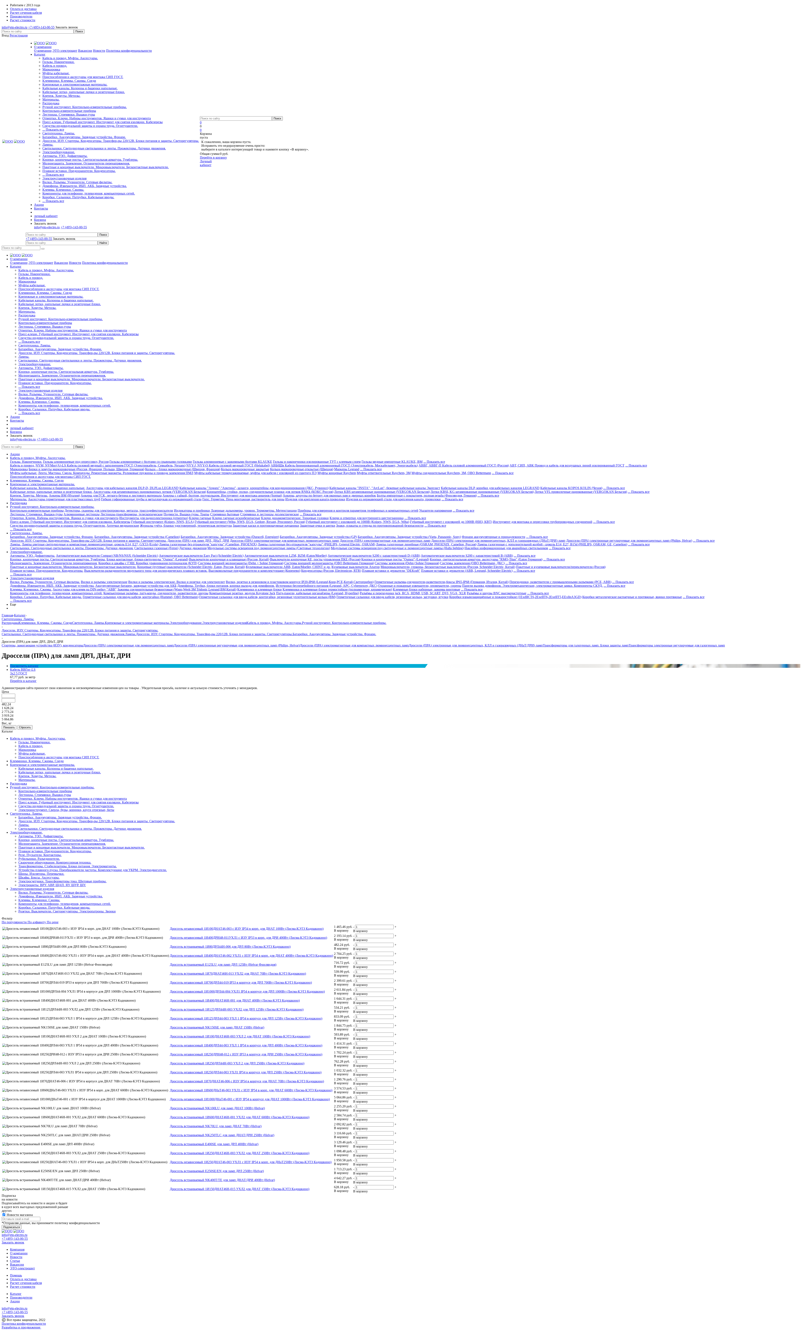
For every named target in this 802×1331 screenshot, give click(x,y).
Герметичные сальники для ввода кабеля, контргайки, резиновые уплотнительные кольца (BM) (267, 597)
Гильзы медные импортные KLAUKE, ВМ (392, 461)
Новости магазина (19, 1215)
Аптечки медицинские (123, 525)
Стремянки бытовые (224, 514)
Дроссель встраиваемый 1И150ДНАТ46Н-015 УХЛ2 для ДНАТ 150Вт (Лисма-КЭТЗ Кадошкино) (239, 1189)
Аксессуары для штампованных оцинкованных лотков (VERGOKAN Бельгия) (149, 491)
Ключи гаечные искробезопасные (236, 518)
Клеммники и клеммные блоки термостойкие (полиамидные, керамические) (337, 589)
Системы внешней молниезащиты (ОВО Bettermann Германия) (329, 563)
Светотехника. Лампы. (58, 133)
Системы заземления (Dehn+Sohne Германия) (407, 563)
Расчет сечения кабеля (26, 1283)
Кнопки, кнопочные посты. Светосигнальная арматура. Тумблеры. (90, 159)
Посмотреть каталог (24, 666)
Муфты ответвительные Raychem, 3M (384, 473)
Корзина (40, 219)
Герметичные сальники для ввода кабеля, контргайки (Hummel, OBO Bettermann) (140, 597)
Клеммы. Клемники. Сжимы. (63, 189)
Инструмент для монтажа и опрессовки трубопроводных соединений (542, 522)
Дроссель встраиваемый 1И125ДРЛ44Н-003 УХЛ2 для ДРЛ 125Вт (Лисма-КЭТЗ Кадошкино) (236, 1009)
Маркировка (51, 69)
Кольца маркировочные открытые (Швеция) (301, 469)
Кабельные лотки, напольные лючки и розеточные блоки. (83, 92)
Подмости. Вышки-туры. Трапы (186, 514)
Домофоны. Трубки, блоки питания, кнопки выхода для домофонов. (226, 585)
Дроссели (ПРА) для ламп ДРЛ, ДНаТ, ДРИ (198, 540)
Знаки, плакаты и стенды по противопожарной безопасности (380, 525)
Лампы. (47, 144)
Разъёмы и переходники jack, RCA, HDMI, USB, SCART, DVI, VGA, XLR (413, 593)
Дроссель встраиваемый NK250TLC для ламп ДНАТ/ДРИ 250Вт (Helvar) (222, 1135)
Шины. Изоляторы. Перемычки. (41, 874)
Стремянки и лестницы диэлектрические (269, 514)
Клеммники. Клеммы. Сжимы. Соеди (69, 80)
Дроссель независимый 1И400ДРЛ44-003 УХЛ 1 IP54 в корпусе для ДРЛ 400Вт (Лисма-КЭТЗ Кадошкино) (246, 1045)
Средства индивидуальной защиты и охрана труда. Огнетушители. (90, 126)
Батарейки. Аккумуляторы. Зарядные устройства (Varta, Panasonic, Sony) (409, 537)
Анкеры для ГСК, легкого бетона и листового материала (121, 495)
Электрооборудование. (58, 152)
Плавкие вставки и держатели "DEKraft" (391, 570)
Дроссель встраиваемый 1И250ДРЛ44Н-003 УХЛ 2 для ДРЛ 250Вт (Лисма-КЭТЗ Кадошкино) (237, 1063)
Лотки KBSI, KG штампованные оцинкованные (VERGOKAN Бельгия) (482, 491)
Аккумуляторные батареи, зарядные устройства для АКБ (135, 585)
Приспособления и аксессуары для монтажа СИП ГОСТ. (82, 77)
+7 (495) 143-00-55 (15, 1238)
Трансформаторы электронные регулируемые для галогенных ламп (677, 645)
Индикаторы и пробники (192, 510)
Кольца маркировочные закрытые (245, 469)
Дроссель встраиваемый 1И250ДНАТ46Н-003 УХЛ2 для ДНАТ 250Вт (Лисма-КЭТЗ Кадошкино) (239, 1153)
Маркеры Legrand (346, 469)
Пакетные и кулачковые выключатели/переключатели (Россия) (560, 567)
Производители (21, 1297)
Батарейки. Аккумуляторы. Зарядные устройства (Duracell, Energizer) (230, 537)
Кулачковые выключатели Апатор (355, 567)
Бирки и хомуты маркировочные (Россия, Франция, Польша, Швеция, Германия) (86, 469)
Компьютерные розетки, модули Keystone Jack (242, 593)
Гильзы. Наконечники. (58, 62)
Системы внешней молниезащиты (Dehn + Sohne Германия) (240, 563)
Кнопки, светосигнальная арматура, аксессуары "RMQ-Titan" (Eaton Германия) (486, 559)
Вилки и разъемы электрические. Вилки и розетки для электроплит (176, 582)
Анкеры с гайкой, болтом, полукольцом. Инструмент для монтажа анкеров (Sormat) (222, 495)
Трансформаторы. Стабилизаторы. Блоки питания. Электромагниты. (67, 866)
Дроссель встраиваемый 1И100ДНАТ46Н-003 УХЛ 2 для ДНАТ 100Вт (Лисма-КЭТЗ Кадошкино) (240, 1036)
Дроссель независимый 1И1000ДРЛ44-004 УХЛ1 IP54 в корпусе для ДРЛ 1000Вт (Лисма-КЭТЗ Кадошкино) (247, 991)
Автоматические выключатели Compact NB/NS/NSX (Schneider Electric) (107, 555)
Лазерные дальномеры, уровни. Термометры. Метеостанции (254, 510)
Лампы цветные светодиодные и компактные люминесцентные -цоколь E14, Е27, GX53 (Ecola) (90, 544)
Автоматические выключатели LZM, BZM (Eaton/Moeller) (285, 555)
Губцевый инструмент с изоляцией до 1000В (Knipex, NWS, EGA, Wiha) (357, 522)
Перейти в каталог (23, 681)
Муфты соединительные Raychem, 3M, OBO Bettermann (451, 473)
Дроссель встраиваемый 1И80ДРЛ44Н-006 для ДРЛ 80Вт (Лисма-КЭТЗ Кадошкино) (230, 946)
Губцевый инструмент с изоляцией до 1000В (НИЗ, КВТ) (451, 522)
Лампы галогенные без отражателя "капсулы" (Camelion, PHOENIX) (208, 544)
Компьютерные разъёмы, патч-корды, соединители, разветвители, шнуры (155, 593)
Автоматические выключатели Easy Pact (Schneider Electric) (201, 555)
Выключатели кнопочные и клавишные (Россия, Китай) (229, 559)
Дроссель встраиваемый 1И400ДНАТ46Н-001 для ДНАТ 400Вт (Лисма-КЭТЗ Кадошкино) (235, 1000)
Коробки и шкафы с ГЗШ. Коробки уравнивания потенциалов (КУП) (147, 563)
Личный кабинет (206, 163)
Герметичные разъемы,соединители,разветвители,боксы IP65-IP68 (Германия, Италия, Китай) (441, 582)
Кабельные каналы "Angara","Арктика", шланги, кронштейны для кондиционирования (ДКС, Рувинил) (254, 488)
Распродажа (50, 103)
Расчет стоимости (22, 1286)
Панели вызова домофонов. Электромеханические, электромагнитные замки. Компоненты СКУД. (532, 585)
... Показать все (53, 129)
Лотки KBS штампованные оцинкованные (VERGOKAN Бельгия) (382, 491)
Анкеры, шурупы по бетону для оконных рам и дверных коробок (329, 495)
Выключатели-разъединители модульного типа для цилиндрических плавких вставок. (146, 570)
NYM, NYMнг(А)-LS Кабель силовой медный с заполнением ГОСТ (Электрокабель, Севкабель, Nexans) (110, 465)
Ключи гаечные (200, 518)
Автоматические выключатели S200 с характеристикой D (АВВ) (374, 555)
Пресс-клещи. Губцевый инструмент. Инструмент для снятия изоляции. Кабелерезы (102, 122)
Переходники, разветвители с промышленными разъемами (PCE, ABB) (560, 582)
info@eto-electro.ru (14, 27)
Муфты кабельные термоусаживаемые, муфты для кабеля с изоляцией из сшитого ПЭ (255, 473)
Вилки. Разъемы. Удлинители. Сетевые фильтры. (77, 182)
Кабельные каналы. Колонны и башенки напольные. (80, 88)
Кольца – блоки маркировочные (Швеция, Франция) (182, 469)
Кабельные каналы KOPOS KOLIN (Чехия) (571, 488)
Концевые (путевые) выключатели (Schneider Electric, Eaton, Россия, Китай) (191, 567)
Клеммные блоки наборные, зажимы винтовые (426, 589)
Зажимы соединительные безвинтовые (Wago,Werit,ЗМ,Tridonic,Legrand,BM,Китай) (176, 589)
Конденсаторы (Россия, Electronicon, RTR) (331, 570)
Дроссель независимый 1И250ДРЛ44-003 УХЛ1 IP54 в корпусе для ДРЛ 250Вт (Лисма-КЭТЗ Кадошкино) (245, 1072)
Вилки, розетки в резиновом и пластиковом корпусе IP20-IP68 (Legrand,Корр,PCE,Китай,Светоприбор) (300, 582)
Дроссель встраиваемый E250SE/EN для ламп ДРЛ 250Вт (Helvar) (217, 1171)
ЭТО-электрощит (64, 50)
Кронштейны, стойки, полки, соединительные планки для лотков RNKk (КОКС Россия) (270, 491)
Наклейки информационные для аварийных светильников (506, 548)
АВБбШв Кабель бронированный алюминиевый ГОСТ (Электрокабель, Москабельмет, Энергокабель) (344, 465)
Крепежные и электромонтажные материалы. (74, 84)
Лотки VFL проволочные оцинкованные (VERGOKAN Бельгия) (580, 491)
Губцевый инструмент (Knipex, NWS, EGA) (162, 522)
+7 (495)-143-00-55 (41, 27)
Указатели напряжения (435, 510)
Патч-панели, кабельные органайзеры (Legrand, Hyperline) (317, 593)
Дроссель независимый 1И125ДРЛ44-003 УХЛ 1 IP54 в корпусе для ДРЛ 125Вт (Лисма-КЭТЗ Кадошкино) (246, 1018)
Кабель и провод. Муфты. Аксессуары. (70, 58)
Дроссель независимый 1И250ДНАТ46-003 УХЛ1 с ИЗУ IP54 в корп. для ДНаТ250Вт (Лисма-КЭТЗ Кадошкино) (250, 1162)
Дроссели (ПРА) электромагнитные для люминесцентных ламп (385, 540)
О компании (43, 50)
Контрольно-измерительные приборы (69, 111)
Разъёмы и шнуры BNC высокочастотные (496, 593)
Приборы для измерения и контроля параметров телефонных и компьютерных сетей (358, 510)
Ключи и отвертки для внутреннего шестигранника (367, 518)
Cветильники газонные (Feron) (156, 548)
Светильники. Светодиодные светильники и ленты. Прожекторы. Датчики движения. (104, 148)
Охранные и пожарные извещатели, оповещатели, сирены (419, 585)
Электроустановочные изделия (64, 178)
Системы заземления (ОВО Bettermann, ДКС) (472, 563)
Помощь (16, 1275)
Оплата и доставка (23, 1279)
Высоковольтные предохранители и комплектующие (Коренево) (254, 570)
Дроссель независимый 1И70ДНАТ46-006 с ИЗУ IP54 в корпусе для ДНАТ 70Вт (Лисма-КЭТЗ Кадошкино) (247, 1081)
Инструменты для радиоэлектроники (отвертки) (153, 518)
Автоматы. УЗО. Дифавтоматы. (65, 156)
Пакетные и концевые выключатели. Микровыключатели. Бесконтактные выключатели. (105, 167)
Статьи (15, 1261)
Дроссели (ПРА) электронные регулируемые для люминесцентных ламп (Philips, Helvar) (629, 540)
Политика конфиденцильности (24, 1323)
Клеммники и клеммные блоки (259, 589)
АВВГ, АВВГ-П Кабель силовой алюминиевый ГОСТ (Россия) (464, 465)
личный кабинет (46, 216)
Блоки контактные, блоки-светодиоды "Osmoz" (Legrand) (147, 559)
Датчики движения (193, 548)
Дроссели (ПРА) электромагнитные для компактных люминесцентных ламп (284, 540)
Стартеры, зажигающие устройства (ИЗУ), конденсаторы (42, 645)
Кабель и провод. (54, 65)
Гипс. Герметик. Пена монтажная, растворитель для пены (243, 499)
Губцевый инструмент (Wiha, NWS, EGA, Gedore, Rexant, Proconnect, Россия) (250, 522)
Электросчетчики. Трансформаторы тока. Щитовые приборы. (62, 881)
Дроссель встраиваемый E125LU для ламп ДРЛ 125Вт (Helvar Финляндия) (223, 964)
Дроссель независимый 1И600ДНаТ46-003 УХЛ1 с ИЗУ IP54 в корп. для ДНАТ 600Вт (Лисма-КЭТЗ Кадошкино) (251, 1090)
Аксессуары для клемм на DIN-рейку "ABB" (85, 589)
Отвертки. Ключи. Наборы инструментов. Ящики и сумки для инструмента (96, 118)
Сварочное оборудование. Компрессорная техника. (54, 862)
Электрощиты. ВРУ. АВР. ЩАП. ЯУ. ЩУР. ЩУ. (52, 885)
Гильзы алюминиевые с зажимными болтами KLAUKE (232, 461)
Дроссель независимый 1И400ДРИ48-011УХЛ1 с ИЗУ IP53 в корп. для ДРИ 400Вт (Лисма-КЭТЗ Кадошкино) (248, 937)
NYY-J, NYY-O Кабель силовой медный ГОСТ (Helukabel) (228, 465)
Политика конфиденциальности (129, 50)
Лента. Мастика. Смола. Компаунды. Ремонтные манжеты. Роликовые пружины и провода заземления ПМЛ (115, 473)
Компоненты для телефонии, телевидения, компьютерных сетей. (88, 193)
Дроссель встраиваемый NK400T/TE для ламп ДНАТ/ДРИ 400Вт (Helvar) (222, 1180)
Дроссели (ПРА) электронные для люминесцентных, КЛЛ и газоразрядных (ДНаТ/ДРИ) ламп (498, 540)
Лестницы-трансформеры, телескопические (131, 514)
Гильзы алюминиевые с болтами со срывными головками (150, 461)
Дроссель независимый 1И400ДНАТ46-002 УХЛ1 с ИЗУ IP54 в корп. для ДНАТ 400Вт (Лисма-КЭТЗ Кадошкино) (251, 955)
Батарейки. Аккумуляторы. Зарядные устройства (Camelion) (137, 537)
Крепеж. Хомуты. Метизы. (61, 95)
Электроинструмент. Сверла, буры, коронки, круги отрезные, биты (66, 810)
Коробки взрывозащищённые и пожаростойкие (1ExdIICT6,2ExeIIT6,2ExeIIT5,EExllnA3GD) (515, 597)
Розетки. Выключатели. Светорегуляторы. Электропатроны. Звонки (67, 911)
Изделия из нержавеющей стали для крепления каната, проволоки (393, 499)
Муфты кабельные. (56, 73)
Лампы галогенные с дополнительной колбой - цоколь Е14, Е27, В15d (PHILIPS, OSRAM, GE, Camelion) (552, 544)
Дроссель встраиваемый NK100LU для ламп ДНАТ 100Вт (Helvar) (217, 1108)
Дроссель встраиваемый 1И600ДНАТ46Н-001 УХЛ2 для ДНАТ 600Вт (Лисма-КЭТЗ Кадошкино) (239, 1117)
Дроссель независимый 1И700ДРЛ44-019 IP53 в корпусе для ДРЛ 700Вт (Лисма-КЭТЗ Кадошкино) (241, 982)
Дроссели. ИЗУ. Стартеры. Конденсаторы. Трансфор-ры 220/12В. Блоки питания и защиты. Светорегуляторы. (120, 141)
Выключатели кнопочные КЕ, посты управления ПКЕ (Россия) (315, 559)
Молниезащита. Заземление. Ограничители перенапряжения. (86, 163)
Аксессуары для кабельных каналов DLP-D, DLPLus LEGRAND (132, 488)
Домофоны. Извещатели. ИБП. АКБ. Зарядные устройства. (84, 186)
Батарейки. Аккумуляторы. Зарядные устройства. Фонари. (84, 137)
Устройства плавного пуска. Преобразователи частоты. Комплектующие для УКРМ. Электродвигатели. (92, 870)
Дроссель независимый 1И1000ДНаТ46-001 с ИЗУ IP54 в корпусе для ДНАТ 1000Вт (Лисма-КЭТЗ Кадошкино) (250, 1099)
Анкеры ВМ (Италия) (64, 495)
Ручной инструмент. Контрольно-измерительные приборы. (84, 107)
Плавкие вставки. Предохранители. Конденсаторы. (79, 171)
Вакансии (85, 50)
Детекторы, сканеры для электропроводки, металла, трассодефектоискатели (119, 510)
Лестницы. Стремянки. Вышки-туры (68, 114)
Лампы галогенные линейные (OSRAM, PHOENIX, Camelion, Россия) (426, 544)
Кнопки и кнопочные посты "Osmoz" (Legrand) (395, 559)
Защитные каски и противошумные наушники (266, 525)
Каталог (16, 1294)
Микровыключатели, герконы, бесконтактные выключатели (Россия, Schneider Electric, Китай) (448, 567)
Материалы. (51, 99)
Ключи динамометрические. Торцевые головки (295, 518)
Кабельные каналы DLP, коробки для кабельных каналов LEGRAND (490, 488)
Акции (15, 454)
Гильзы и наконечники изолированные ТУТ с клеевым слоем (317, 461)
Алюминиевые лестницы (81, 514)
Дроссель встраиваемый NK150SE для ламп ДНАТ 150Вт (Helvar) (217, 1027)
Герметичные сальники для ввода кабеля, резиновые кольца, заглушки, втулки (392, 597)
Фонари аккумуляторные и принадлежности (493, 537)
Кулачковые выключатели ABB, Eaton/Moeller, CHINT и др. (288, 567)
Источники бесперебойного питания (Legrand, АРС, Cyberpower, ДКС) (326, 585)
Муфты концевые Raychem (336, 473)
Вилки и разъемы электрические (104, 582)
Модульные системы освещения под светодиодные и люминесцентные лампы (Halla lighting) (397, 548)
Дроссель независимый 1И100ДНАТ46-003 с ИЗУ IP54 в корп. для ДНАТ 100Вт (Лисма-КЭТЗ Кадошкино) (247, 928)
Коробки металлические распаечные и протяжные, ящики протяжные (632, 597)
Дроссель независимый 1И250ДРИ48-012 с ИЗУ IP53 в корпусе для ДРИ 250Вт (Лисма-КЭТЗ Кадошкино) (246, 1054)
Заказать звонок (66, 27)
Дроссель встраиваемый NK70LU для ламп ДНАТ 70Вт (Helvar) (215, 1126)
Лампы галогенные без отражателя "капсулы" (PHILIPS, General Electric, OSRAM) (316, 544)
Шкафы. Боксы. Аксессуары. (39, 877)
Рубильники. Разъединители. (39, 858)
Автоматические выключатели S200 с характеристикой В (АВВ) (467, 555)
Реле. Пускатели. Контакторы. (40, 855)
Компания (17, 1249)
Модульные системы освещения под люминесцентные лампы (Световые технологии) (268, 548)
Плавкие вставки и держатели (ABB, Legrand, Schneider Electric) (467, 570)
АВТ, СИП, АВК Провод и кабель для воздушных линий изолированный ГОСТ (567, 465)
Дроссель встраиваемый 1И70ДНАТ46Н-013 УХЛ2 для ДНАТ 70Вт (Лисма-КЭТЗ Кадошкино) (238, 973)
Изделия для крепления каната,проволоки (315, 499)
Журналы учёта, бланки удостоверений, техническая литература (186, 525)
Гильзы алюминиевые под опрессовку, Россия (76, 461)
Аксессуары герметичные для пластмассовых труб (64, 499)
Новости (99, 50)
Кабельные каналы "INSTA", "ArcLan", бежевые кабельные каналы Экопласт (384, 488)
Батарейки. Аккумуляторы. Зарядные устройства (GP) (318, 537)
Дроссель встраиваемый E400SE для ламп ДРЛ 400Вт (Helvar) (214, 1144)
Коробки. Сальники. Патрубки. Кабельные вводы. (78, 197)
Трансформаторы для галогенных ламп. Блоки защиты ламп (586, 645)
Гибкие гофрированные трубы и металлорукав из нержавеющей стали (151, 499)
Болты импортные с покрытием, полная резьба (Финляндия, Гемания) (427, 495)
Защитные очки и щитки (317, 525)
